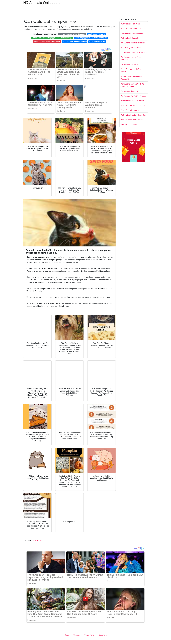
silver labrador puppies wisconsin (47, 41)
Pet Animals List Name (129, 64)
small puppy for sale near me (45, 34)
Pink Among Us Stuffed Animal (133, 42)
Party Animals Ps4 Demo (130, 23)
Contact (76, 635)
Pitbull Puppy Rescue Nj (130, 110)
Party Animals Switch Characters (133, 115)
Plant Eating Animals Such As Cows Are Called (132, 85)
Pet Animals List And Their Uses (133, 96)
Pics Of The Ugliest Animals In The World (132, 77)
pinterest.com (37, 540)
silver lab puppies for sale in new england (91, 38)
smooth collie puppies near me (75, 41)
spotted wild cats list (97, 41)
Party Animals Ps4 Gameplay (132, 33)
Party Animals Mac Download (132, 100)
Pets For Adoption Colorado (132, 119)
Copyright (103, 635)
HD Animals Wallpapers (41, 2)
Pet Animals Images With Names (133, 52)
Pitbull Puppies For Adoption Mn (133, 105)
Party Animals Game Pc (130, 38)
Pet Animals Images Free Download (131, 58)
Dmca (66, 635)
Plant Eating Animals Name (131, 47)
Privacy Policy (89, 635)
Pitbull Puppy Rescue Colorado (133, 28)
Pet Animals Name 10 (129, 91)
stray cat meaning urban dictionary (72, 34)
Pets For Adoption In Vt (130, 124)
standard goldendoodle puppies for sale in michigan (52, 38)
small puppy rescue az (96, 34)
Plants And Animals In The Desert (131, 70)
